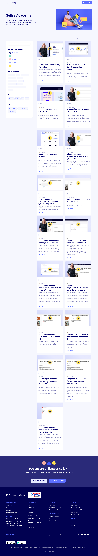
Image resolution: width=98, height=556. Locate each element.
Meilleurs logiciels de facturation (14, 525)
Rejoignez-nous (75, 514)
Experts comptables (54, 510)
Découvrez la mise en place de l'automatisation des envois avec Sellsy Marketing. (77, 204)
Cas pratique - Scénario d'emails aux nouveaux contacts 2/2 (76, 381)
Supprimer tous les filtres (13, 115)
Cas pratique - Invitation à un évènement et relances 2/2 (77, 336)
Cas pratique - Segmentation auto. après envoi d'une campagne (77, 287)
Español (73, 525)
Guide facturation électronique (14, 521)
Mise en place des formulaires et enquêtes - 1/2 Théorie (77, 156)
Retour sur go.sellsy (69, 3)
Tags (9, 104)
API (50, 518)
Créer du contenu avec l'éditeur (47, 155)
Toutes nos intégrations (55, 516)
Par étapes (12, 95)
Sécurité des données (82, 547)
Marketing (8, 510)
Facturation (30, 507)
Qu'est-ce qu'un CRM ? (12, 519)
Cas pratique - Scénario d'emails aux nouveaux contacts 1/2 (47, 381)
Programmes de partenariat (56, 507)
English (72, 523)
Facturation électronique (34, 518)
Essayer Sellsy (87, 3)
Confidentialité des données (47, 547)
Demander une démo (38, 480)
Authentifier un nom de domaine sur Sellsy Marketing (76, 67)
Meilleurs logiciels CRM (12, 523)
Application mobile (32, 527)
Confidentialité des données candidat (62, 547)
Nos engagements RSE (77, 510)
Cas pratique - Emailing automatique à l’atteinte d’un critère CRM (48, 429)
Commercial (9, 508)
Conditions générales (27, 547)
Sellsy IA (29, 520)
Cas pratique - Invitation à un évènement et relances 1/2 (49, 336)
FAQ (79, 3)
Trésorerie (30, 512)
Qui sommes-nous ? (76, 507)
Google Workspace (54, 521)
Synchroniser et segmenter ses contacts (78, 110)
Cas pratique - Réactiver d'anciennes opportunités (77, 241)
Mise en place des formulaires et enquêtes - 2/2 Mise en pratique (48, 201)
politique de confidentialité (39, 536)
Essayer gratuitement (57, 480)
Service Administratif (11, 512)
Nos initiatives (74, 512)
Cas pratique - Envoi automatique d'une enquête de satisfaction (49, 287)
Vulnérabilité (74, 547)
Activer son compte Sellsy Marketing (49, 66)
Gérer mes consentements (16, 547)
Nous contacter (75, 505)
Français (73, 521)
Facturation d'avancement (34, 522)
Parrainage (52, 505)
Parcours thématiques (15, 49)
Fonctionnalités (13, 71)
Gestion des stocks (32, 525)
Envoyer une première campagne (47, 110)
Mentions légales (37, 547)
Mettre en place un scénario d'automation (78, 200)
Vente (28, 505)
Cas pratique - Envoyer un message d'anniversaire (48, 241)
